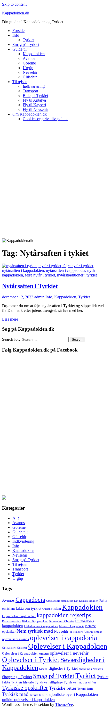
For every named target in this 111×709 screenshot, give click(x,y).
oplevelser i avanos (15, 639)
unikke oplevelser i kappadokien (28, 699)
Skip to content (14, 4)
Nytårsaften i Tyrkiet (30, 286)
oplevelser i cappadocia (63, 638)
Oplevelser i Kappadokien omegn (25, 653)
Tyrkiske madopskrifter (80, 682)
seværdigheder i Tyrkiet (58, 668)
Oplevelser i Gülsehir (14, 647)
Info (15, 35)
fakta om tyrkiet (28, 608)
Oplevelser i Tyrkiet (30, 660)
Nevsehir (30, 72)
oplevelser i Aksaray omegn (85, 631)
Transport (30, 91)
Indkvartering (34, 86)
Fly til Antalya (34, 100)
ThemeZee (64, 704)
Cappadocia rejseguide (59, 600)
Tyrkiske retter (62, 688)
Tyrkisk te (35, 695)
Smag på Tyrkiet (25, 44)
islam (57, 608)
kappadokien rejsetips (64, 615)
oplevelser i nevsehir (69, 653)
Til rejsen (19, 81)
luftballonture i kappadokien (41, 626)
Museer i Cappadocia (71, 626)
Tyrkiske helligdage (49, 682)
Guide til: (20, 49)
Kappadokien (34, 54)
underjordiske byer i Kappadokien (70, 694)
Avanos (29, 58)
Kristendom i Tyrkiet (61, 621)
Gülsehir (30, 77)
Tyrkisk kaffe (85, 688)
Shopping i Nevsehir (91, 668)
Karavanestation (11, 621)
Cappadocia (30, 599)
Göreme (29, 63)
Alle (15, 518)
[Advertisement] (55, 180)
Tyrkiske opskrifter (25, 687)
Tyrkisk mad (15, 694)
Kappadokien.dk (15, 13)
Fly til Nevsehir (35, 109)
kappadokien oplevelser (19, 616)
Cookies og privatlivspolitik (45, 119)
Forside (18, 30)
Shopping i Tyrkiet (17, 677)
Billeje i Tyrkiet (35, 95)
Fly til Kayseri (34, 105)
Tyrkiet (28, 40)
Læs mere (10, 319)
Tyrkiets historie (22, 682)
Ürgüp (28, 68)
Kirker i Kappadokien (35, 621)
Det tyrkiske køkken (86, 600)
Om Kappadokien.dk (29, 114)
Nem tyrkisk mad (35, 631)
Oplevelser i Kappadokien (67, 646)
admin (39, 297)
